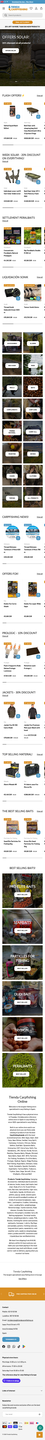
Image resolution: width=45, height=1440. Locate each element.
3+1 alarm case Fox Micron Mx (31, 785)
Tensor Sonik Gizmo (31, 307)
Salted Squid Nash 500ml (11, 127)
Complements (12, 410)
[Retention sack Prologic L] (32, 651)
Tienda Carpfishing (12, 1434)
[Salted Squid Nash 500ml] (12, 111)
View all (40, 95)
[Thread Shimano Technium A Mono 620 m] (12, 532)
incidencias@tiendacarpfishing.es (20, 1320)
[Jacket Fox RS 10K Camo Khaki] (12, 710)
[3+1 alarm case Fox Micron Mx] (32, 770)
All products (33, 498)
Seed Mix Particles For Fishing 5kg (12, 842)
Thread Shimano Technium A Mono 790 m (32, 549)
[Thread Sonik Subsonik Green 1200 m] (12, 292)
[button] (41, 8)
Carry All (33, 432)
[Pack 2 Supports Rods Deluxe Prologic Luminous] (12, 651)
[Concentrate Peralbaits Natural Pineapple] (12, 236)
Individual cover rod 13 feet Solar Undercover (12, 192)
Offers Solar (10, 50)
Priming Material (12, 432)
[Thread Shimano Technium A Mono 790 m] (32, 532)
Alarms (33, 343)
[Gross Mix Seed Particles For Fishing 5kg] (32, 826)
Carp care (33, 410)
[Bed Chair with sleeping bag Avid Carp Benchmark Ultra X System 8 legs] (32, 111)
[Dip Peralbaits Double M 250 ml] (32, 236)
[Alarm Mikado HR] (12, 770)
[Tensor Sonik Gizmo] (32, 292)
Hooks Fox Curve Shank (10, 605)
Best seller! (22, 894)
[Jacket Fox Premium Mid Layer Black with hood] (32, 710)
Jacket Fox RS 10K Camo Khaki (11, 726)
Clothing (33, 476)
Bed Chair (12, 365)
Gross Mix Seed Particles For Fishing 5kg (32, 843)
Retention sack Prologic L (30, 667)
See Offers (23, 1279)
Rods (33, 365)
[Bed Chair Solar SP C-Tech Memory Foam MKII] (32, 176)
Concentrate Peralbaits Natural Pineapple (11, 253)
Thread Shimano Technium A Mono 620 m (12, 549)
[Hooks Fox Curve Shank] (12, 589)
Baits (33, 388)
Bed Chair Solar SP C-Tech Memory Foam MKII (32, 193)
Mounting (12, 454)
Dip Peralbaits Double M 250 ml (32, 251)
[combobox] (22, 15)
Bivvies (33, 454)
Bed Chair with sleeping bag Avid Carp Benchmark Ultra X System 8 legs (32, 129)
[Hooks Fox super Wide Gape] (32, 589)
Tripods (12, 498)
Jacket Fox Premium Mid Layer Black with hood (32, 727)
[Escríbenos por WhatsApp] (40, 1428)
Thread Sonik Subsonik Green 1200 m (12, 309)
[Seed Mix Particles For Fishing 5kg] (12, 826)
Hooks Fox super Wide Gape (32, 605)
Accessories (12, 343)
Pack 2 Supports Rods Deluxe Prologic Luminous (12, 668)
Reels (12, 388)
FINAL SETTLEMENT (23, 22)
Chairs (12, 476)
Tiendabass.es (10, 1339)
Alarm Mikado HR (10, 784)
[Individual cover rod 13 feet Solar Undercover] (12, 176)
